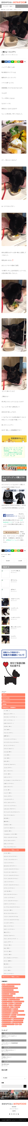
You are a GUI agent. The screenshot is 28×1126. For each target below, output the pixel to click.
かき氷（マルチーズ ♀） (9, 723)
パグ (12, 1007)
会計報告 (4, 704)
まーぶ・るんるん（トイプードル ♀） (11, 957)
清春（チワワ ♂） (7, 932)
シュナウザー (20, 997)
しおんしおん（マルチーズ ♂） (10, 808)
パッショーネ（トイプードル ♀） (10, 739)
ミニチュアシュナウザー (19, 1018)
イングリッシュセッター (8, 990)
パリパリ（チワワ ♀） (8, 967)
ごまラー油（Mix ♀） (8, 891)
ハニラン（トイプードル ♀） (9, 897)
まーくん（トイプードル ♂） (9, 745)
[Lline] (12, 62)
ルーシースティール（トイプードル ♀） (11, 742)
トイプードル (17, 1005)
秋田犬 (5, 1026)
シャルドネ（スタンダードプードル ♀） (11, 869)
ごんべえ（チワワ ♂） (8, 767)
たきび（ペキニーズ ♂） (8, 786)
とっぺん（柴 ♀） (7, 789)
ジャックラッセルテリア (14, 999)
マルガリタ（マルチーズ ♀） (9, 935)
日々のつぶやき (5, 698)
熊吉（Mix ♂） (7, 964)
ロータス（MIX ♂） (7, 853)
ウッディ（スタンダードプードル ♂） (11, 878)
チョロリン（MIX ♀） (8, 954)
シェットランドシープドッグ (9, 997)
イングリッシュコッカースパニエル (10, 988)
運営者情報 (14, 1106)
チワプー (5, 1005)
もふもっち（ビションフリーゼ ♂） (11, 856)
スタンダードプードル (19, 1001)
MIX (4, 556)
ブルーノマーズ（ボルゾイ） (9, 815)
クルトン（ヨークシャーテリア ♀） (11, 938)
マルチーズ (13, 1016)
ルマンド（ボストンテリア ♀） (10, 802)
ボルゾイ (14, 1014)
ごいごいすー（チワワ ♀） (9, 922)
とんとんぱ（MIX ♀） (8, 751)
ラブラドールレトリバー (18, 1022)
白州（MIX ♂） (7, 818)
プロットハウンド (7, 1012)
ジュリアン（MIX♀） (8, 6)
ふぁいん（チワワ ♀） (8, 941)
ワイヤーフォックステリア (9, 1024)
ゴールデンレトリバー (8, 995)
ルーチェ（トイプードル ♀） (9, 888)
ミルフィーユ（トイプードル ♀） (10, 805)
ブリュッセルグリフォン (19, 1010)
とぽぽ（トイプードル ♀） (9, 783)
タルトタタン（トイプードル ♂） (10, 716)
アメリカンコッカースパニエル (14, 984)
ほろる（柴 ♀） (7, 761)
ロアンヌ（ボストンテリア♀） (10, 840)
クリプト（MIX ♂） (7, 773)
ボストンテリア (7, 1014)
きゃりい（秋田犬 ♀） (8, 960)
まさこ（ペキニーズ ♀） (8, 770)
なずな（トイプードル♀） (9, 843)
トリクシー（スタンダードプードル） (11, 916)
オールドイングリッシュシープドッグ (11, 991)
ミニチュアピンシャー (18, 1020)
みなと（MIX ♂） (7, 948)
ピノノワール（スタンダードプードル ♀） (12, 907)
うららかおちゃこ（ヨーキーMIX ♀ (10, 834)
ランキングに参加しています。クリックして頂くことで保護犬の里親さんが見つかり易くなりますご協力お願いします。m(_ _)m (13, 451)
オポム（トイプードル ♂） (9, 926)
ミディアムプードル (7, 1018)
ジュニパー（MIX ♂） (8, 793)
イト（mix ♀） (7, 710)
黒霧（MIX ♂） (7, 821)
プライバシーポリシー (14, 1108)
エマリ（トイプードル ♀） (9, 973)
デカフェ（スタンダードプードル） (11, 837)
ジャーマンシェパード (8, 1001)
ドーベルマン (6, 1007)
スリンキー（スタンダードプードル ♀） (11, 884)
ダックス (11, 1003)
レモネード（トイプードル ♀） (10, 903)
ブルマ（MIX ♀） (7, 729)
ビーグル (16, 1009)
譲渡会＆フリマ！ (6, 701)
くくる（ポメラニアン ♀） (9, 799)
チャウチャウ (18, 1003)
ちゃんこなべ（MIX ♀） (8, 910)
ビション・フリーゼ (7, 1009)
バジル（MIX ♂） (7, 754)
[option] (7, 1095)
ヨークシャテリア (7, 1022)
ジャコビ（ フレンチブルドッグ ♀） (11, 859)
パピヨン (17, 1007)
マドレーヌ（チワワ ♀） (8, 732)
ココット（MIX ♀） (7, 970)
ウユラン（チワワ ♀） (8, 796)
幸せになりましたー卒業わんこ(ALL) (10, 976)
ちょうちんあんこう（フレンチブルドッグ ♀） (13, 780)
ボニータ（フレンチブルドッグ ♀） (11, 913)
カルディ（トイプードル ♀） (9, 929)
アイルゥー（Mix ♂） (8, 945)
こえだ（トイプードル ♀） (9, 881)
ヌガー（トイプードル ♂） (9, 720)
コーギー (13, 993)
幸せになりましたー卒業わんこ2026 (10, 850)
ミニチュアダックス (7, 1020)
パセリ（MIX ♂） (7, 758)
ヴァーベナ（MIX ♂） (8, 951)
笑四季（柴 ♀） (7, 735)
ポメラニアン (6, 1016)
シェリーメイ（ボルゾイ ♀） (9, 827)
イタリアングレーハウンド (9, 986)
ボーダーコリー (22, 1014)
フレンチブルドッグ (7, 1010)
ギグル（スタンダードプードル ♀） (11, 894)
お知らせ (4, 694)
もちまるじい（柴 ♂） (8, 824)
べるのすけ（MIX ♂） (8, 831)
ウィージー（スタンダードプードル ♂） (11, 875)
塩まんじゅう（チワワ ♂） (9, 713)
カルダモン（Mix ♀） (8, 726)
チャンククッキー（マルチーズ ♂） (11, 872)
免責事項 (14, 1110)
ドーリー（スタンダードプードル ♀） (11, 900)
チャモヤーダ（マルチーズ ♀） (10, 764)
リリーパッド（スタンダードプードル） (11, 919)
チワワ (11, 1005)
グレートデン (6, 993)
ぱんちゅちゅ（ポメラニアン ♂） (10, 865)
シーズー (5, 999)
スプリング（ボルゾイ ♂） (9, 748)
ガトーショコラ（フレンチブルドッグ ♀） (12, 812)
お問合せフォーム (11, 540)
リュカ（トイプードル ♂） (9, 862)
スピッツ (5, 1003)
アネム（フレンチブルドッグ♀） (10, 846)
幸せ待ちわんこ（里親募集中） (9, 707)
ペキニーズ (15, 1012)
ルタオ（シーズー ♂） (8, 777)
